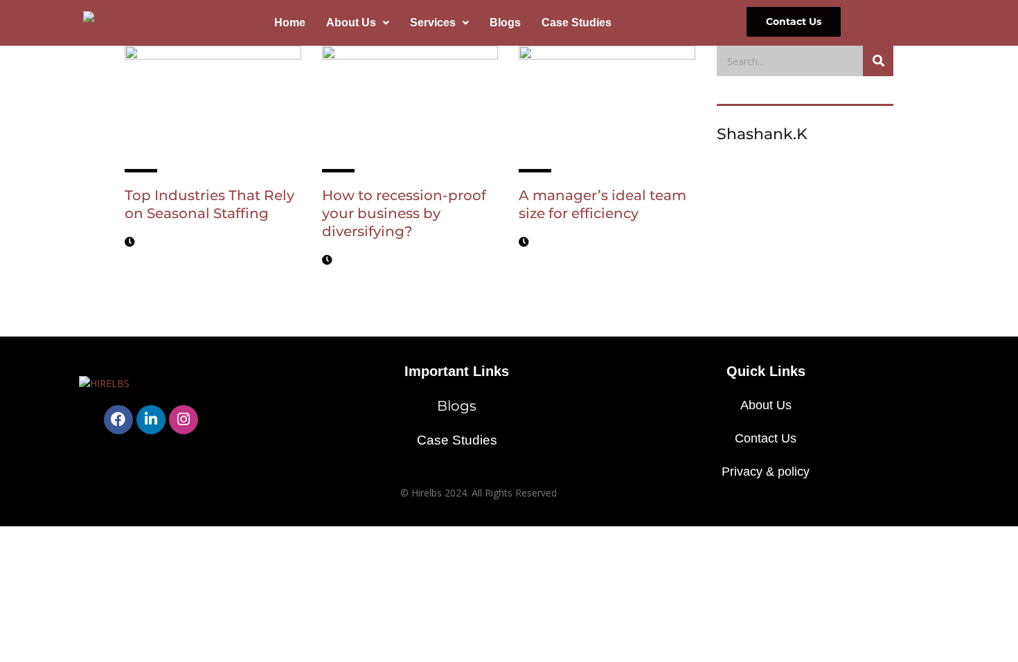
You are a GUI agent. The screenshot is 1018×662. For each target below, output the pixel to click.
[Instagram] (183, 419)
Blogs (505, 22)
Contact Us (765, 438)
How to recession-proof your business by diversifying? (404, 213)
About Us (351, 22)
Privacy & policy (766, 471)
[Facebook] (118, 419)
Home (289, 22)
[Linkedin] (151, 419)
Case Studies (576, 22)
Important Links (456, 371)
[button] (358, 23)
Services (433, 22)
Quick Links (765, 371)
